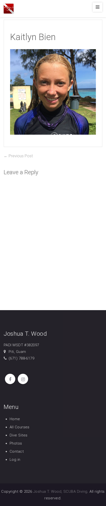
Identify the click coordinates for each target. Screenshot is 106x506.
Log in (15, 459)
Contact (17, 451)
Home (15, 419)
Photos (16, 443)
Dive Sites (19, 435)
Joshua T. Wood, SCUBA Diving (60, 491)
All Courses (20, 427)
